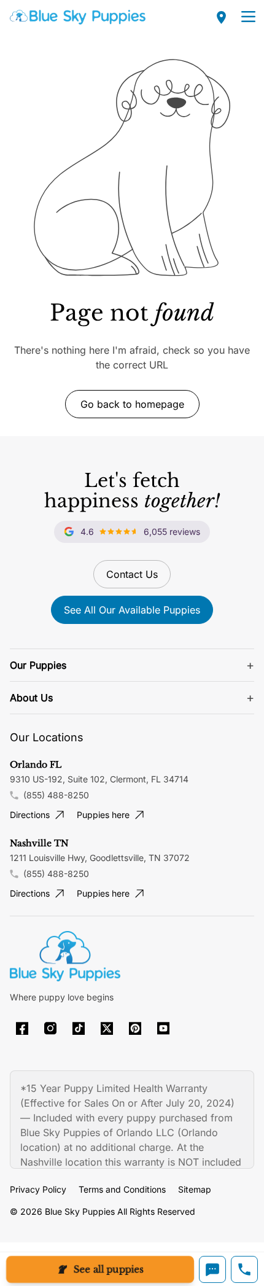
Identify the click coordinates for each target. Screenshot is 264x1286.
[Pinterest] (135, 1028)
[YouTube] (163, 1028)
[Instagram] (50, 1028)
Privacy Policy (38, 1189)
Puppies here (103, 814)
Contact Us (132, 574)
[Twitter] (107, 1028)
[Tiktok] (78, 1028)
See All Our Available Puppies (132, 610)
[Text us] (212, 1269)
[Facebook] (22, 1028)
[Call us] (244, 1269)
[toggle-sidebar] (248, 17)
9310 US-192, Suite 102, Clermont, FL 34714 (99, 779)
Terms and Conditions (122, 1189)
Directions (30, 814)
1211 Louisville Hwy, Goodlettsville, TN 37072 (100, 857)
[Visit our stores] (221, 17)
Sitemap (194, 1189)
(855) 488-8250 (56, 795)
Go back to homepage (132, 404)
